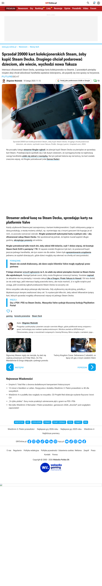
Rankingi (39, 8)
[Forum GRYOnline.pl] (55, 441)
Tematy (78, 422)
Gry (31, 8)
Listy (48, 8)
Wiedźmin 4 (89, 429)
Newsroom (23, 8)
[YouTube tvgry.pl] (67, 441)
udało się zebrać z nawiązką (35, 156)
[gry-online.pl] (51, 3)
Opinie (67, 8)
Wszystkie (19, 422)
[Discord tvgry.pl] (80, 441)
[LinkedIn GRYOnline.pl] (51, 441)
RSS (85, 422)
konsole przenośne (22, 316)
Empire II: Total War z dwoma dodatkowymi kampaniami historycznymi (39, 384)
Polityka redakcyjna (31, 450)
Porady (47, 422)
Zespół (86, 450)
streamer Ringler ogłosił (34, 149)
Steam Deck (37, 316)
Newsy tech (34, 47)
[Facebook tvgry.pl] (84, 441)
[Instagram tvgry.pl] (75, 441)
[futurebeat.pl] (10, 76)
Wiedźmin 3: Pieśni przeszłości (21, 429)
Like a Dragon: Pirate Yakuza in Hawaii (64, 278)
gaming (9, 316)
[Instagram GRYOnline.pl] (34, 441)
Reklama (78, 450)
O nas (9, 450)
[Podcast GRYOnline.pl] (47, 441)
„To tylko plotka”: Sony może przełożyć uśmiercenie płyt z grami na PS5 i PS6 (42, 401)
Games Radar (53, 159)
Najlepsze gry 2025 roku (71, 429)
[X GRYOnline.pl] (38, 441)
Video (85, 8)
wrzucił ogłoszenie (31, 272)
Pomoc (55, 454)
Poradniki (76, 8)
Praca (93, 450)
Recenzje (58, 8)
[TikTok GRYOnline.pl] (42, 441)
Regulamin (17, 450)
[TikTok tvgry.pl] (71, 441)
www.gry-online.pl (9, 47)
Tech (70, 422)
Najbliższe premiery (50, 433)
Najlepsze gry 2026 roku (47, 429)
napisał (90, 275)
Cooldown (36, 422)
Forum (93, 8)
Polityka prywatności (49, 450)
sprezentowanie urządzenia (78, 252)
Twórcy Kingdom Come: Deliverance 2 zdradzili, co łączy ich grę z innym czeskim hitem (74, 355)
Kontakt (47, 454)
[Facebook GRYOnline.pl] (29, 441)
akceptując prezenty (23, 240)
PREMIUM (10, 8)
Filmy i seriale (59, 422)
